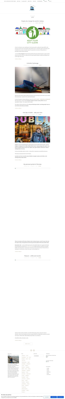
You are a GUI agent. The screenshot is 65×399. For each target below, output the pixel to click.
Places (40, 114)
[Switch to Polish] (49, 1)
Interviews (48, 374)
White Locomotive (24, 388)
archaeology (24, 357)
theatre (28, 383)
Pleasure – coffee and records (32, 256)
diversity (23, 367)
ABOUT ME (30, 1)
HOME (15, 1)
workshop (23, 390)
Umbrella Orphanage (32, 63)
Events (40, 65)
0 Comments (32, 114)
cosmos (23, 365)
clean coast (23, 360)
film (26, 368)
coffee (28, 362)
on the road (23, 378)
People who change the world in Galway (32, 21)
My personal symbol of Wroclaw (32, 164)
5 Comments (33, 65)
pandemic (28, 378)
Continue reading (18, 108)
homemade (23, 373)
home (27, 372)
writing (27, 390)
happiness (23, 372)
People (48, 368)
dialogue (26, 365)
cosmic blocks (29, 246)
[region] (32, 396)
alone (27, 355)
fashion (23, 368)
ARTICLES (18, 1)
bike (30, 357)
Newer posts (28, 343)
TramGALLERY (24, 1)
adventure (23, 355)
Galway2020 (23, 370)
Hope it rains (28, 373)
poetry (23, 380)
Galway (29, 368)
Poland (26, 380)
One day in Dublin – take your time (32, 112)
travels (23, 385)
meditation (27, 375)
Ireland (23, 375)
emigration (27, 367)
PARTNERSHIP (39, 1)
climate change (24, 362)
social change (24, 383)
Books (48, 373)
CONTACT (34, 1)
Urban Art (26, 385)
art (27, 357)
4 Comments (32, 166)
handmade (28, 370)
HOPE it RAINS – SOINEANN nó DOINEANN (42, 99)
